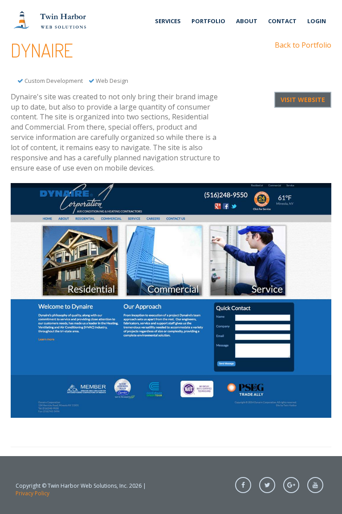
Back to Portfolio (303, 45)
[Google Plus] (291, 485)
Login (316, 21)
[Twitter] (267, 485)
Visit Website (303, 99)
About (246, 21)
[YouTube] (315, 485)
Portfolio (208, 21)
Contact (282, 21)
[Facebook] (243, 485)
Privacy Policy (32, 493)
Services (168, 21)
